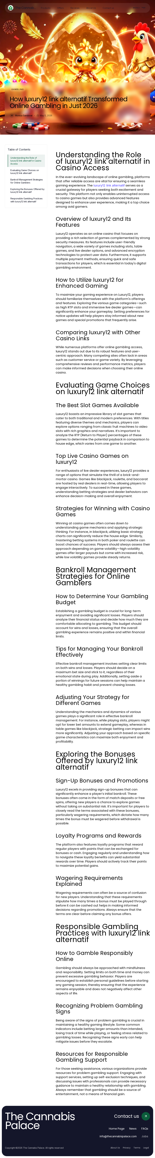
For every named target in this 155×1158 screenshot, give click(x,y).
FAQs (144, 1128)
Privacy (126, 1147)
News (133, 1128)
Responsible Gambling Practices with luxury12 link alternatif (26, 200)
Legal (146, 1147)
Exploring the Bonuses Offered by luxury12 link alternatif (27, 190)
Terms (137, 1147)
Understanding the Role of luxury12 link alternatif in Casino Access (25, 161)
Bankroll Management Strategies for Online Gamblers (26, 181)
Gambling (18, 89)
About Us (115, 1147)
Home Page (116, 1128)
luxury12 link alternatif (109, 185)
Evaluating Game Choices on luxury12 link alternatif (24, 171)
